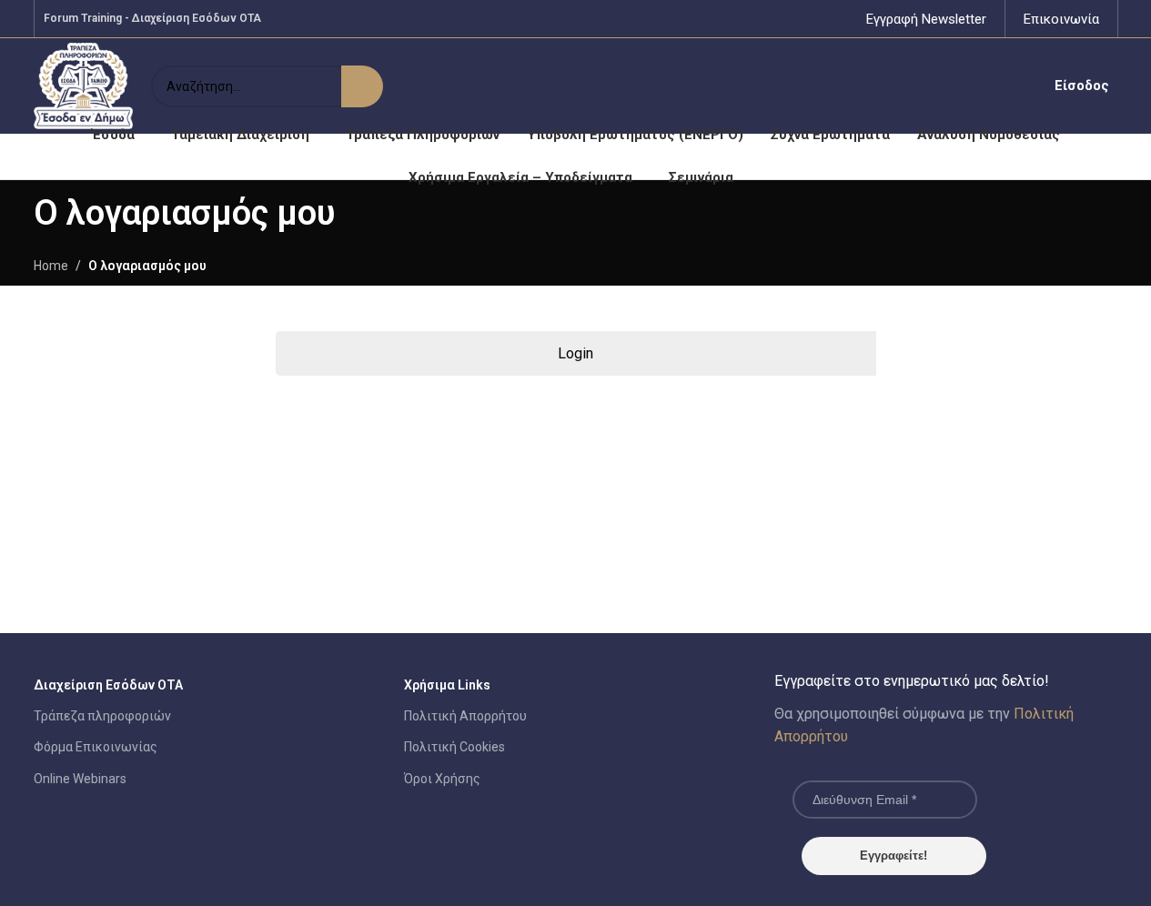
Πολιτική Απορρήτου (465, 716)
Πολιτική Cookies (454, 747)
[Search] (362, 86)
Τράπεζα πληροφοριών (102, 716)
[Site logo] (84, 84)
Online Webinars (80, 778)
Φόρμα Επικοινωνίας (95, 747)
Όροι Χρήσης (442, 778)
